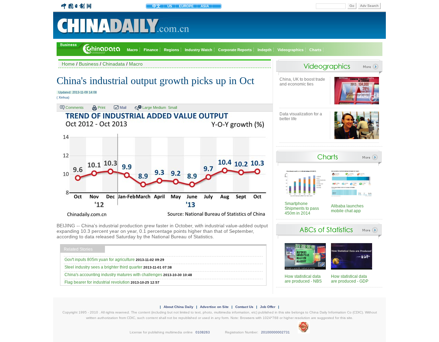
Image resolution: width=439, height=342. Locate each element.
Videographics (290, 50)
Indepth (265, 50)
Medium (159, 107)
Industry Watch (198, 50)
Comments (75, 107)
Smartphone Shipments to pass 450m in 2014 (302, 208)
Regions (171, 50)
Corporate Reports (235, 50)
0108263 (202, 332)
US (169, 6)
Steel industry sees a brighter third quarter (103, 267)
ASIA (205, 6)
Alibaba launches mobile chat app (347, 208)
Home (68, 64)
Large (147, 107)
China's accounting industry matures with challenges (113, 274)
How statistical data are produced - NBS (303, 279)
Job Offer (267, 307)
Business (88, 64)
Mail (123, 107)
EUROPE (186, 6)
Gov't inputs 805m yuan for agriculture (99, 259)
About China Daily (178, 307)
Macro (132, 50)
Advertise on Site (214, 307)
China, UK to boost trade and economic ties (302, 82)
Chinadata (114, 64)
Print (101, 107)
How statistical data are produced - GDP (349, 279)
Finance (151, 50)
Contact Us (244, 307)
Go (351, 6)
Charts (315, 50)
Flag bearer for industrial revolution (97, 282)
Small (172, 107)
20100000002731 (275, 332)
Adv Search (369, 6)
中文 (156, 6)
